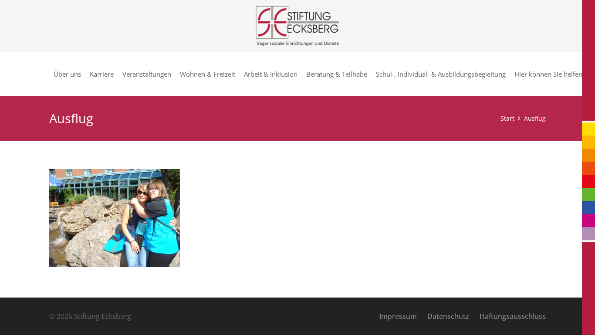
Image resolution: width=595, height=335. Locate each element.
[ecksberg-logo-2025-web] (297, 26)
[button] (586, 74)
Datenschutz (448, 316)
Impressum (398, 316)
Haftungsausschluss (513, 316)
